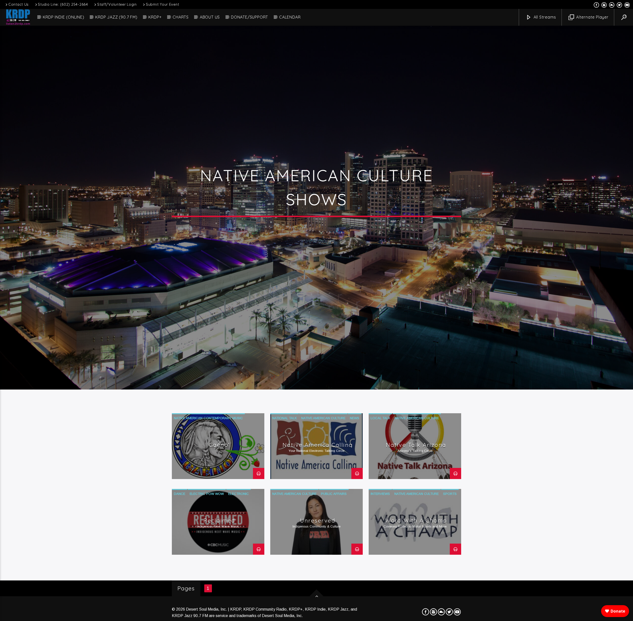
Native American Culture (323, 435)
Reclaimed (219, 537)
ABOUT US (210, 17)
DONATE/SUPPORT (249, 17)
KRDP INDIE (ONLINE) (63, 17)
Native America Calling (318, 462)
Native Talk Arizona (416, 462)
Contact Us (18, 4)
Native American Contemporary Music (208, 435)
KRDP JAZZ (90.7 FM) (116, 17)
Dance (179, 511)
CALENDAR (289, 17)
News (354, 435)
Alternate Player (592, 17)
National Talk (284, 435)
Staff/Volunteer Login (117, 4)
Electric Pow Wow (207, 511)
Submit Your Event (162, 4)
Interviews (380, 511)
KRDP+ (154, 17)
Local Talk (380, 435)
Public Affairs (334, 511)
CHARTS (181, 17)
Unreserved (317, 537)
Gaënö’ (219, 462)
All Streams (544, 17)
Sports (450, 511)
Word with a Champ (416, 537)
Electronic (238, 511)
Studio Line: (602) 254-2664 (63, 4)
